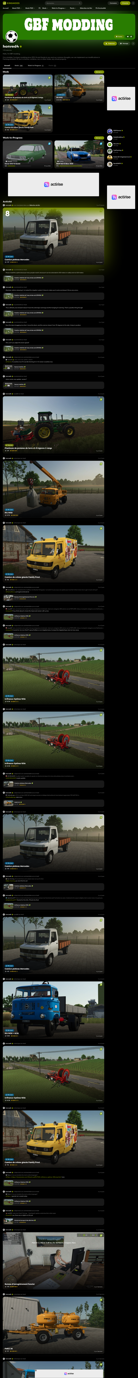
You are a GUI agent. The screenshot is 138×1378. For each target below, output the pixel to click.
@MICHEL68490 (11, 778)
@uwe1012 (9, 1215)
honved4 (8, 205)
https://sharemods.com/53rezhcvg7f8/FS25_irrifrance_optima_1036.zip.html (36, 1177)
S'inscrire (125, 3)
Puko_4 (9, 1175)
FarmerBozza (11, 589)
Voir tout (98, 72)
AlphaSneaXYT (11, 898)
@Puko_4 (9, 1177)
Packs (72, 8)
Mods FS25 (16, 8)
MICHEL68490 (11, 776)
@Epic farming (10, 881)
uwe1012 (9, 1213)
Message (125, 43)
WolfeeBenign (11, 795)
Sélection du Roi (35, 205)
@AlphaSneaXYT (11, 900)
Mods (18, 65)
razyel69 (9, 609)
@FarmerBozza (10, 592)
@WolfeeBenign (11, 797)
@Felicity (9, 362)
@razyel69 (9, 611)
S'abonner (111, 43)
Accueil (5, 8)
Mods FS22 (29, 8)
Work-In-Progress (58, 8)
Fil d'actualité (101, 8)
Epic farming (10, 879)
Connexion (113, 3)
